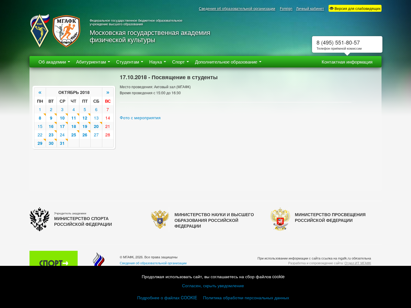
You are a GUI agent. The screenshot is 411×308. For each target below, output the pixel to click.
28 (107, 135)
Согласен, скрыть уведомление (213, 285)
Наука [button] (156, 61)
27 (96, 135)
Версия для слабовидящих (357, 8)
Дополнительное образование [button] (226, 61)
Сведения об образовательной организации (237, 8)
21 (107, 126)
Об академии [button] (53, 61)
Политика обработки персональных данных (246, 297)
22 (40, 135)
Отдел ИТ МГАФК (358, 262)
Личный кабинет (310, 8)
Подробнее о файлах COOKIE (167, 297)
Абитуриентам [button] (91, 61)
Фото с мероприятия (140, 117)
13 (96, 118)
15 (40, 126)
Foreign (286, 8)
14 (107, 118)
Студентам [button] (128, 61)
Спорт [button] (179, 61)
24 (62, 135)
